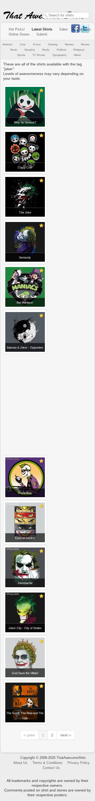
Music (13, 49)
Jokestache (24, 583)
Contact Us (51, 768)
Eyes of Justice (25, 538)
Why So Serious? (25, 122)
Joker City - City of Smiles (25, 628)
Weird (77, 55)
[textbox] (65, 15)
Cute (23, 44)
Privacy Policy (79, 763)
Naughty (30, 49)
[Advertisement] (47, 402)
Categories (83, 29)
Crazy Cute (25, 167)
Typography (59, 55)
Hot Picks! (17, 29)
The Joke (25, 212)
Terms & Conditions (47, 763)
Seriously (25, 257)
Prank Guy (25, 493)
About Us (20, 763)
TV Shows (38, 55)
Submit (41, 34)
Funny (37, 44)
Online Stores (19, 34)
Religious (78, 49)
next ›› (65, 735)
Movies (85, 44)
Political (61, 49)
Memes (69, 44)
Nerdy (45, 49)
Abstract (7, 44)
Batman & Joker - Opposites (25, 347)
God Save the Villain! (25, 673)
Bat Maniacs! (25, 302)
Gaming (53, 44)
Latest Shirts (42, 29)
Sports (21, 55)
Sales (63, 29)
